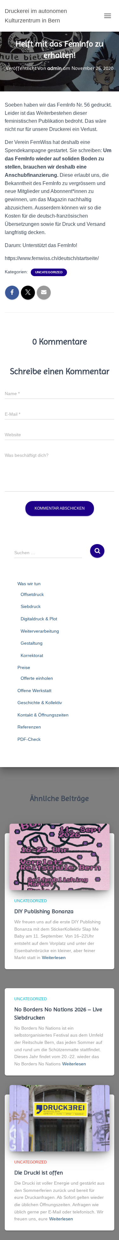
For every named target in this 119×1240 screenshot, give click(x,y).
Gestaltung (32, 643)
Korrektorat (32, 655)
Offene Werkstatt (34, 690)
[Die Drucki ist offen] (59, 1117)
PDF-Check (29, 739)
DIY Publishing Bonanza (44, 911)
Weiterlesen (54, 957)
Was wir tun (29, 583)
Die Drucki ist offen (38, 1172)
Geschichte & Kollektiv (39, 702)
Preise (23, 667)
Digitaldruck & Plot (39, 618)
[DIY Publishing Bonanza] (59, 856)
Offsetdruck (32, 594)
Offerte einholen (37, 678)
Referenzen (29, 726)
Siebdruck (31, 606)
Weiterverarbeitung (40, 631)
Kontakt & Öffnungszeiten (43, 714)
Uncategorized (49, 272)
